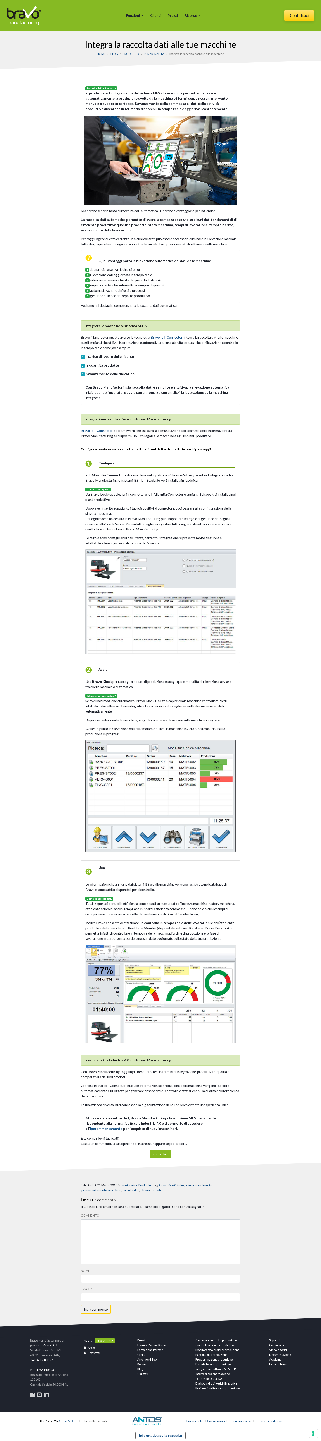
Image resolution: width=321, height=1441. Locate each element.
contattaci (160, 1154)
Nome (86, 1270)
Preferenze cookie (240, 1421)
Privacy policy (195, 1421)
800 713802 (105, 1341)
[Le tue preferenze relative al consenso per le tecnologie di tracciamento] (313, 1433)
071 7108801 (45, 1360)
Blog (114, 54)
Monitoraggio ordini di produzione (217, 1350)
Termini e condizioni (268, 1421)
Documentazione (280, 1354)
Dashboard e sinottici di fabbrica (216, 1383)
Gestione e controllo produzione (216, 1340)
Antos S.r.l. (50, 1345)
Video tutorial (278, 1350)
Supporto (275, 1340)
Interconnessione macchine (212, 1374)
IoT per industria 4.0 (208, 1378)
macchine (114, 1190)
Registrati (94, 1353)
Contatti (142, 1374)
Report (141, 1364)
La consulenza (278, 1364)
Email (86, 1289)
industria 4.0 (167, 1185)
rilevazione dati (151, 1190)
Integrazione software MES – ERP (216, 1369)
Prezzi (173, 15)
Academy (275, 1359)
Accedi (92, 1347)
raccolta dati (131, 1190)
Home (101, 54)
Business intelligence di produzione (217, 1388)
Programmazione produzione (214, 1359)
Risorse (191, 15)
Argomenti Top (147, 1359)
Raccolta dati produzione (211, 1354)
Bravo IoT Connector (166, 337)
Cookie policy (216, 1421)
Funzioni (133, 15)
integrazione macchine (192, 1185)
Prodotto (131, 54)
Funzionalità (154, 54)
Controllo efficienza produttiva (215, 1345)
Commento (90, 1215)
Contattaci (299, 15)
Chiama (88, 1341)
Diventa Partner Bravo (151, 1345)
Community (276, 1345)
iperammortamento (106, 1128)
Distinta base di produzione (213, 1364)
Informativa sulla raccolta (160, 1435)
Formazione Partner (150, 1350)
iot (211, 1185)
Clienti (155, 15)
